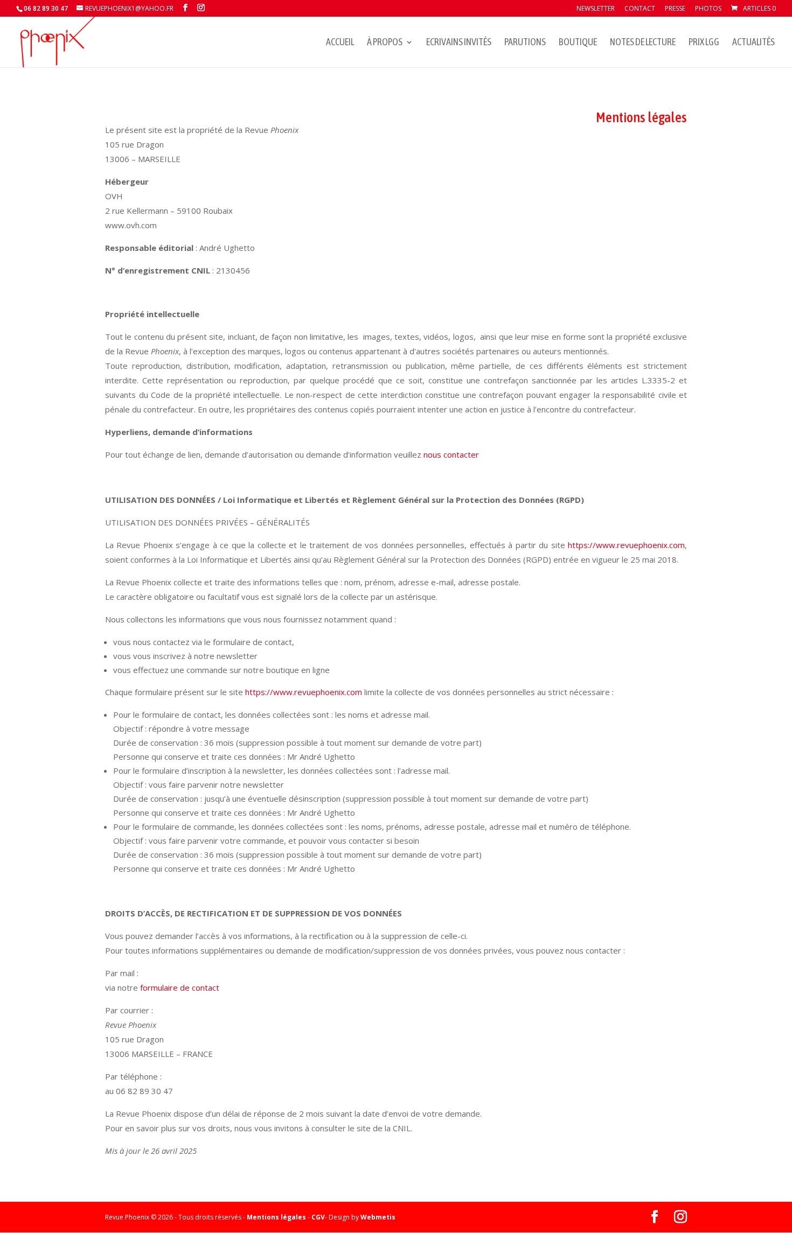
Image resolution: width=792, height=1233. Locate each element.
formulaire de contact (179, 987)
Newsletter (595, 9)
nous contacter (451, 454)
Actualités (753, 42)
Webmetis (377, 1217)
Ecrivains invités (458, 42)
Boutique (578, 42)
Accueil (340, 42)
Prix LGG (704, 42)
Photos (708, 9)
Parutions (525, 42)
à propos (384, 42)
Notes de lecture (643, 42)
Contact (639, 9)
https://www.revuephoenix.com (626, 545)
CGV (318, 1217)
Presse (675, 9)
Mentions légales (276, 1217)
